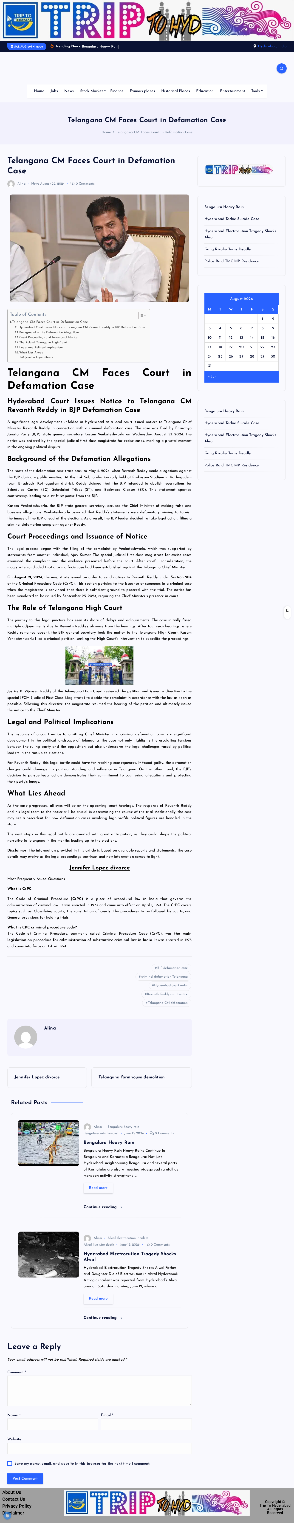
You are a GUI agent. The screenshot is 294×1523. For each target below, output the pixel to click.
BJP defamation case (172, 968)
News (69, 91)
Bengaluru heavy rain (123, 1127)
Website (14, 1439)
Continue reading (101, 1207)
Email (107, 1415)
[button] (99, 937)
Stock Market (91, 91)
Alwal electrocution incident (127, 1238)
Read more (98, 1188)
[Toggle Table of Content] (140, 315)
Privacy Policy (16, 1506)
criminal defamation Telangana (164, 977)
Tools (255, 91)
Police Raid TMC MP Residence (231, 261)
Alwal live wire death (99, 1245)
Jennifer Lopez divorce (39, 357)
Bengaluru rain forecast (101, 1133)
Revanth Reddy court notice (167, 994)
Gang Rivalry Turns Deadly (227, 249)
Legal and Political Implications (41, 347)
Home (39, 91)
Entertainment (232, 91)
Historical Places (175, 91)
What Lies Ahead (31, 352)
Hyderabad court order (171, 985)
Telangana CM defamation (168, 1003)
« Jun (212, 376)
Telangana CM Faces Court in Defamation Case (154, 132)
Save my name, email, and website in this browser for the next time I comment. (82, 1464)
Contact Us (13, 1499)
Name (13, 1415)
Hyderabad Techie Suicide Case (232, 219)
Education (205, 91)
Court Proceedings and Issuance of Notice (48, 337)
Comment (16, 1372)
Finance (117, 91)
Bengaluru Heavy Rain (224, 207)
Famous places (142, 91)
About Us (11, 1492)
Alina (21, 184)
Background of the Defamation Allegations (49, 332)
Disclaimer (13, 1513)
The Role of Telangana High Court (43, 342)
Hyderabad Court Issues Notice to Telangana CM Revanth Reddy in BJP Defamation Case (82, 327)
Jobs (54, 91)
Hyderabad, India (272, 46)
